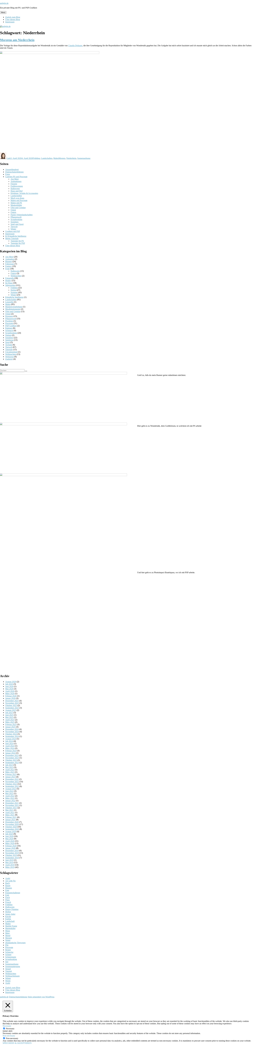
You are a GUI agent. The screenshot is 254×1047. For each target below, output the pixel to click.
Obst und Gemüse (18, 207)
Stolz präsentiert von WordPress (41, 997)
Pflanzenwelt (16, 217)
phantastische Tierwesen (15, 943)
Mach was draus (17, 198)
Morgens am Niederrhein (17, 40)
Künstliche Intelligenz (14, 297)
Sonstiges (15, 222)
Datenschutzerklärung (14, 172)
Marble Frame (11, 926)
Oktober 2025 (11, 705)
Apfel (7, 878)
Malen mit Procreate (19, 200)
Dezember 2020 (12, 822)
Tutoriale (9, 349)
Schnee (8, 954)
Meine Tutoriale (12, 238)
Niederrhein (71, 158)
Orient (13, 210)
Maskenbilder (16, 205)
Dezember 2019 (12, 850)
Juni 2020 (9, 836)
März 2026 (9, 693)
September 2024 (12, 736)
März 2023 (9, 772)
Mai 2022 (9, 793)
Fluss (7, 900)
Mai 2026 (9, 689)
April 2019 (9, 865)
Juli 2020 (9, 834)
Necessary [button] (7, 1026)
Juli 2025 (9, 712)
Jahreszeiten (10, 285)
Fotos (7, 174)
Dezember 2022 (12, 779)
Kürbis (8, 919)
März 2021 (9, 815)
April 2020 (9, 841)
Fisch (7, 897)
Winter (13, 229)
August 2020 (10, 831)
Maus (7, 931)
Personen (9, 316)
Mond (7, 935)
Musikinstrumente (12, 309)
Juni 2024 (9, 743)
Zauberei (9, 359)
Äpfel (7, 983)
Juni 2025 (9, 715)
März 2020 (9, 843)
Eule (7, 895)
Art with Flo (10, 881)
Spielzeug (9, 340)
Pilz (6, 945)
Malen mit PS (16, 203)
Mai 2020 (9, 839)
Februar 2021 (11, 817)
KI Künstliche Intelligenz (15, 236)
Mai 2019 (9, 862)
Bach (7, 883)
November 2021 (12, 805)
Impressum (9, 22)
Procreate (9, 323)
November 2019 (12, 853)
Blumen (8, 261)
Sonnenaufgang (83, 158)
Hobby (8, 280)
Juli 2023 (9, 765)
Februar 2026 (11, 696)
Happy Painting (11, 909)
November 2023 (12, 758)
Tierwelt (14, 226)
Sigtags (8, 335)
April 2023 (9, 770)
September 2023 (12, 762)
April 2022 (9, 796)
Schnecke (9, 952)
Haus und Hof (16, 191)
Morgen (62, 158)
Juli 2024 (9, 741)
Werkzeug (9, 357)
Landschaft (10, 921)
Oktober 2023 (11, 760)
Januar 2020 (10, 848)
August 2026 (10, 682)
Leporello (9, 302)
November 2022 (12, 781)
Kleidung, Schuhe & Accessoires (24, 193)
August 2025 (10, 710)
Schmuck (9, 330)
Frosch (8, 902)
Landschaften (46, 158)
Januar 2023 (10, 777)
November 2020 (12, 824)
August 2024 (10, 739)
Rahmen (8, 328)
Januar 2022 (10, 800)
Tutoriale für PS (17, 241)
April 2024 (9, 746)
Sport (7, 342)
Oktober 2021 (11, 808)
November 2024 (12, 731)
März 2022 (9, 798)
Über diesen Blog (12, 19)
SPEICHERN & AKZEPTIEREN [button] (17, 1043)
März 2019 (9, 867)
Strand (8, 969)
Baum (7, 885)
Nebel (7, 940)
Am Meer (15, 179)
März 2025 (9, 722)
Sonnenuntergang (12, 966)
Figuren (14, 184)
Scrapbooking (16, 219)
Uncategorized (11, 352)
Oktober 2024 (11, 734)
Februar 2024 (11, 750)
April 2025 (9, 720)
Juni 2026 (9, 686)
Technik (8, 345)
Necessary (10, 1028)
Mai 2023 (9, 767)
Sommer (14, 292)
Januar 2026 (10, 698)
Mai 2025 (9, 717)
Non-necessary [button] (9, 1036)
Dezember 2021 (12, 803)
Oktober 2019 (11, 855)
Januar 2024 (10, 753)
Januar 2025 (10, 727)
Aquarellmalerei (12, 169)
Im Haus (8, 283)
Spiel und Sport (17, 224)
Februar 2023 (11, 774)
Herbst (13, 290)
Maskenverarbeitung (13, 307)
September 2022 (12, 786)
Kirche (8, 916)
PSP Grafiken (11, 326)
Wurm (7, 981)
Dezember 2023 (12, 755)
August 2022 (10, 789)
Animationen (16, 181)
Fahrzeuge (9, 264)
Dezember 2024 (12, 729)
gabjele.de (4, 3)
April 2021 (9, 812)
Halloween (15, 188)
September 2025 (12, 708)
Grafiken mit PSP (12, 231)
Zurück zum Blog (12, 17)
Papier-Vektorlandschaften (22, 215)
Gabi (8, 158)
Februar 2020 (11, 846)
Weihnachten (16, 276)
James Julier (10, 914)
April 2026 (9, 691)
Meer (7, 933)
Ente (7, 890)
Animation (9, 259)
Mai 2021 (9, 810)
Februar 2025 (11, 724)
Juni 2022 (9, 791)
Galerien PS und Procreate (16, 177)
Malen (56, 158)
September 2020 (12, 829)
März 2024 (9, 748)
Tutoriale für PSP (18, 243)
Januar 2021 (10, 819)
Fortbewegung (17, 186)
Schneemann (10, 957)
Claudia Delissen (75, 45)
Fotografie (9, 278)
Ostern (13, 212)
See (6, 962)
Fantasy (8, 266)
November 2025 (12, 703)
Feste (7, 268)
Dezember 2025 (12, 701)
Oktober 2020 (11, 827)
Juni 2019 (9, 860)
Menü (3, 12)
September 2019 (12, 858)
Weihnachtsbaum (12, 976)
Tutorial (8, 971)
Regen (8, 950)
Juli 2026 (9, 684)
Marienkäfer (10, 928)
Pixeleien (9, 321)
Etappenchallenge (12, 893)
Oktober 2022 (11, 784)
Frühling (36, 158)
